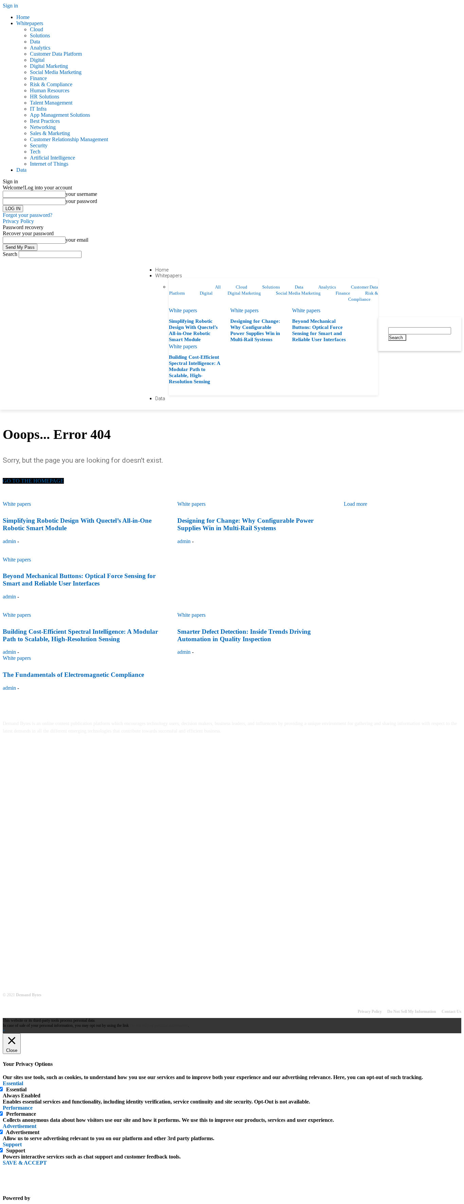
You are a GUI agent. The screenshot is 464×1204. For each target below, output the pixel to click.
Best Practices (45, 121)
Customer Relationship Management (69, 139)
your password (81, 201)
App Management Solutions (60, 115)
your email (77, 240)
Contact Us (451, 1011)
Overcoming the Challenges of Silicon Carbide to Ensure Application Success (82, 842)
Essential (16, 1089)
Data (35, 41)
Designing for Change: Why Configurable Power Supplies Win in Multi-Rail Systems (90, 945)
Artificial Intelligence (52, 158)
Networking (43, 127)
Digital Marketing (49, 66)
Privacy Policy (18, 221)
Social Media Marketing (56, 72)
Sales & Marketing (50, 133)
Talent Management (51, 103)
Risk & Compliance (51, 84)
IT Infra (38, 109)
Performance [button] (18, 1108)
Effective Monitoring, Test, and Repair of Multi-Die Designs (66, 890)
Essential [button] (13, 1083)
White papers (183, 310)
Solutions (40, 35)
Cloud (36, 29)
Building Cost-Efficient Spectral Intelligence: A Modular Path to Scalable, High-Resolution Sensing (194, 369)
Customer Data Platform (56, 54)
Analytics (40, 48)
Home (23, 17)
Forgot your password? (27, 215)
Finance (38, 78)
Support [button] (12, 1144)
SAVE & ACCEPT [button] (25, 1163)
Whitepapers (29, 23)
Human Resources (49, 90)
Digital (37, 60)
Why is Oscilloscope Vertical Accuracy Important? (56, 866)
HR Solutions (44, 96)
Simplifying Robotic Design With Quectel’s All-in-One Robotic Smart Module (83, 921)
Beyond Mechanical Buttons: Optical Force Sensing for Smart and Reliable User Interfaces (95, 968)
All (218, 287)
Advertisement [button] (19, 1126)
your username (81, 194)
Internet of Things (49, 164)
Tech (35, 151)
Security (39, 145)
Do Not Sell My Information (411, 1011)
